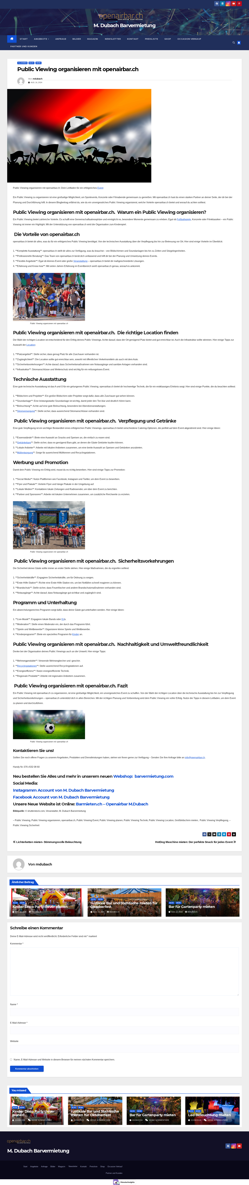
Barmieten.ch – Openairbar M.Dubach (112, 804)
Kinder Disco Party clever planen (40, 907)
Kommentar (16, 943)
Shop (167, 39)
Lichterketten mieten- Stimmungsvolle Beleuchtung (49, 842)
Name (14, 1004)
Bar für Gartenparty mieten (192, 907)
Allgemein (22, 63)
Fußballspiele (184, 219)
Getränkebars (24, 442)
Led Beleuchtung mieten (209, 1115)
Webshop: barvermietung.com (143, 776)
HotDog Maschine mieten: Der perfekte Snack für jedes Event (194, 842)
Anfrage (60, 39)
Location (30, 345)
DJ (63, 619)
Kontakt (133, 39)
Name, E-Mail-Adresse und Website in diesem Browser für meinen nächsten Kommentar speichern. (64, 1059)
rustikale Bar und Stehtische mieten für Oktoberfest (123, 905)
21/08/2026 (196, 1120)
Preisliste (151, 39)
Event (100, 188)
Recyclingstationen (27, 666)
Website (14, 1041)
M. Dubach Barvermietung (124, 25)
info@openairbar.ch (195, 757)
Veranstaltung (80, 261)
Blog (31, 63)
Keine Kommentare (42, 1120)
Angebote (41, 39)
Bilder (76, 39)
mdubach (37, 78)
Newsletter (112, 39)
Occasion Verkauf (189, 39)
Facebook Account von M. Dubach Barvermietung (61, 797)
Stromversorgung (26, 411)
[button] (234, 42)
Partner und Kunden (23, 46)
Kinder (75, 634)
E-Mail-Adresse (18, 1023)
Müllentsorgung (25, 452)
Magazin (92, 39)
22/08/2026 (20, 1120)
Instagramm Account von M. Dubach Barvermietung (63, 790)
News (38, 63)
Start (24, 39)
